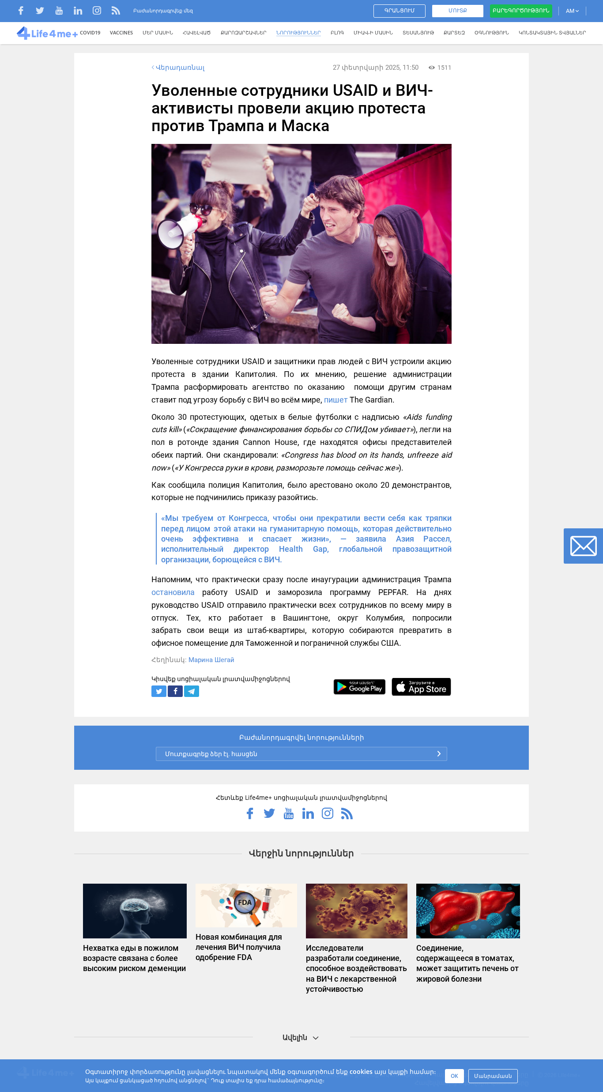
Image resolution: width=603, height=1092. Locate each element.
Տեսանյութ (418, 32)
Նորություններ (298, 32)
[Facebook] (25, 12)
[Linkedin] (82, 12)
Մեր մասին (158, 32)
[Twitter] (44, 12)
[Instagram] (101, 12)
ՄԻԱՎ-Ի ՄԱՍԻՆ (373, 32)
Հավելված (197, 32)
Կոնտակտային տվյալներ (552, 32)
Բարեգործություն (521, 11)
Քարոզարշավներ (244, 32)
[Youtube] (63, 12)
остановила (173, 592)
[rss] (116, 12)
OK (454, 1076)
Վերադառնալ (180, 68)
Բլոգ (337, 32)
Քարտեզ (454, 32)
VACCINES (121, 32)
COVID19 (90, 32)
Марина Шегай (211, 660)
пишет (336, 399)
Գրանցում (399, 11)
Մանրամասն (493, 1076)
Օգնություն (492, 32)
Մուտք (457, 11)
